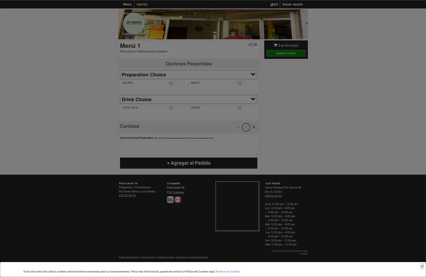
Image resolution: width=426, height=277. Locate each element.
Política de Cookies (228, 271)
